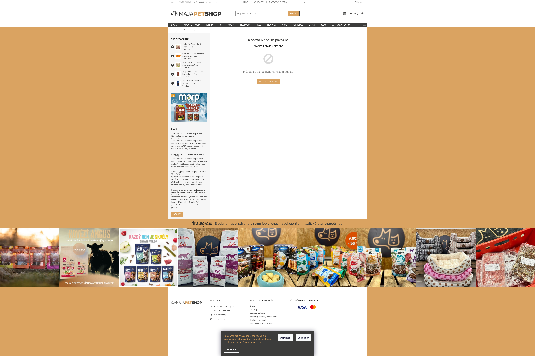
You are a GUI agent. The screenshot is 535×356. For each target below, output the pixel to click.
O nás (245, 2)
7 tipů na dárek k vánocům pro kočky (187, 154)
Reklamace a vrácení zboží (262, 323)
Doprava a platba (278, 2)
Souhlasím (303, 338)
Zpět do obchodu (268, 82)
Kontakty (259, 2)
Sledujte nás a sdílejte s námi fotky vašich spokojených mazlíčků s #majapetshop (279, 223)
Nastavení (231, 349)
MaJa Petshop (220, 314)
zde (259, 342)
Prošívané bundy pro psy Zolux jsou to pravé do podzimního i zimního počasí (188, 191)
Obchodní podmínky (258, 320)
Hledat (293, 13)
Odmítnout (285, 338)
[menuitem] (174, 25)
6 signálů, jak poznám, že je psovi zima (188, 172)
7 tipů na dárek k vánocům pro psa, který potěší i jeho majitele (187, 135)
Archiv (177, 214)
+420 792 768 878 (222, 310)
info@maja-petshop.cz (224, 306)
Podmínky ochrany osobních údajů (265, 316)
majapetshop (219, 319)
